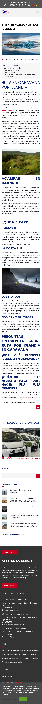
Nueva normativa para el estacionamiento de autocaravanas (24, 516)
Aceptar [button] (23, 699)
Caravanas (34, 59)
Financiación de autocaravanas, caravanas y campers (20, 651)
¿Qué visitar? (11, 72)
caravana (25, 397)
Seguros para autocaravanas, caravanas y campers (20, 658)
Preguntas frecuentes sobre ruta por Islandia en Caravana (21, 75)
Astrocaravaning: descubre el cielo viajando (25, 507)
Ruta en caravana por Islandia (13, 68)
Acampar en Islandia (13, 70)
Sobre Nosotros (9, 585)
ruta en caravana (8, 110)
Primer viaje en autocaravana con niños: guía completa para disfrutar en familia (24, 525)
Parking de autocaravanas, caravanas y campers (19, 654)
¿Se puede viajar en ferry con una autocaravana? (21, 491)
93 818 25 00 (8, 607)
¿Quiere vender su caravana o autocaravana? (18, 666)
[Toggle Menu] (37, 12)
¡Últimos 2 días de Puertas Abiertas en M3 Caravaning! (21, 458)
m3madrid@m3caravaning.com (14, 624)
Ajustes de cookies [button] (10, 699)
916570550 (7, 622)
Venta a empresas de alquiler (12, 662)
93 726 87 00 (8, 634)
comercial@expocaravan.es (13, 637)
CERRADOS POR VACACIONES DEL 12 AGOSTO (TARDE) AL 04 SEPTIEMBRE (23, 500)
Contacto (5, 670)
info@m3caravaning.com (22, 2)
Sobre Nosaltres (9, 552)
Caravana (26, 59)
